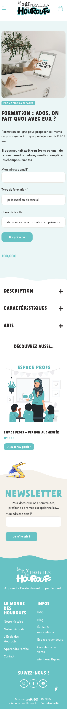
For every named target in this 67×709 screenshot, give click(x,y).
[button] (4, 8)
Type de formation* (14, 190)
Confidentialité (50, 703)
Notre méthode (14, 629)
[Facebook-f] (33, 683)
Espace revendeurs (50, 640)
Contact (9, 656)
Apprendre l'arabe (16, 649)
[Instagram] (24, 683)
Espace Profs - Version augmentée (31, 432)
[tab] (33, 291)
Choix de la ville (11, 212)
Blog (40, 620)
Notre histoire (13, 622)
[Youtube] (43, 683)
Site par (20, 699)
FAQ (40, 612)
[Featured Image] (33, 392)
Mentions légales (48, 659)
